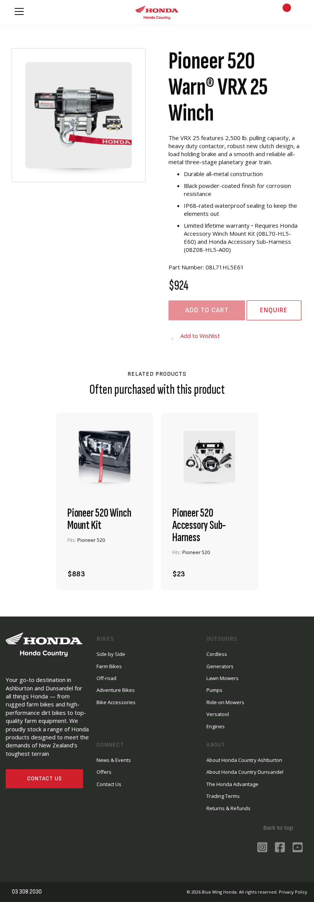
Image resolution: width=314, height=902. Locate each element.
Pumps (214, 690)
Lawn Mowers (222, 678)
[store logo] (157, 12)
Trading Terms (223, 796)
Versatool (217, 714)
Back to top (278, 827)
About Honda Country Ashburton (244, 760)
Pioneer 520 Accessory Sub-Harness (199, 525)
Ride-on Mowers (225, 702)
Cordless (216, 654)
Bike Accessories (116, 702)
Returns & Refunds (228, 808)
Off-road (106, 678)
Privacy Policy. (293, 892)
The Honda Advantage (232, 784)
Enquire (274, 310)
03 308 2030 (27, 891)
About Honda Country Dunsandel (244, 771)
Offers (103, 771)
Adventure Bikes (115, 690)
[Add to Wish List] (133, 569)
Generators (220, 666)
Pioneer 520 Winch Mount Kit (99, 519)
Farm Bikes (109, 666)
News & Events (113, 760)
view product (104, 549)
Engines (215, 726)
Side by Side (110, 654)
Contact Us (44, 778)
